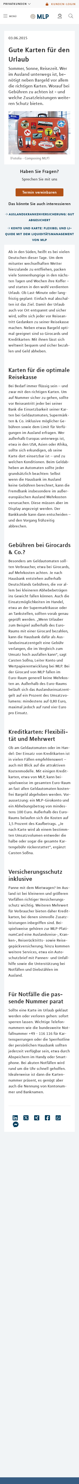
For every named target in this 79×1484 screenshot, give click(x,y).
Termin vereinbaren (39, 192)
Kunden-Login (63, 4)
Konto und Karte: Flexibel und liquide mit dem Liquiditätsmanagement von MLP (39, 234)
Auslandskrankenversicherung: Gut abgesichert (41, 217)
